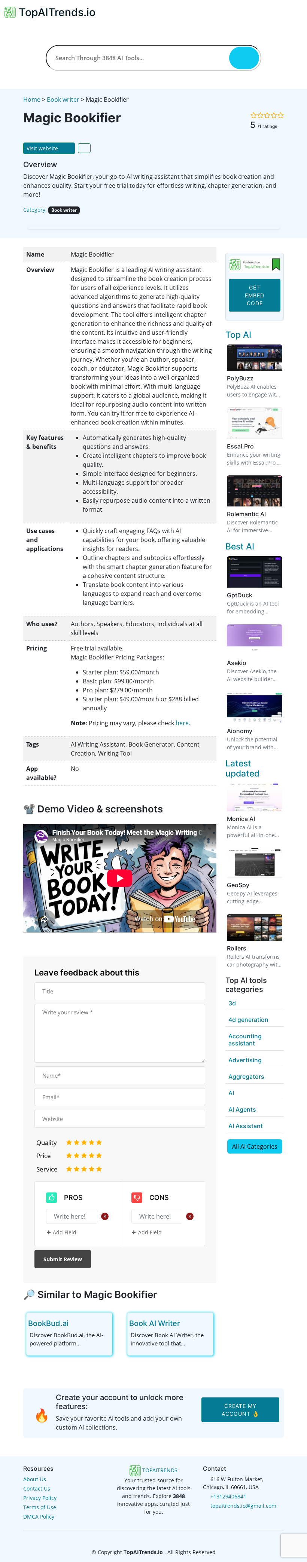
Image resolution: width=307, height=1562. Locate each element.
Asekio (236, 663)
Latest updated (242, 768)
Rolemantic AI (246, 514)
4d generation (248, 1019)
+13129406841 (228, 1496)
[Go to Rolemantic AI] (270, 514)
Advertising (245, 1060)
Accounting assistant (245, 1039)
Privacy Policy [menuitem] (40, 1497)
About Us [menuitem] (34, 1479)
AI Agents (242, 1109)
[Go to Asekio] (251, 663)
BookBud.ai (48, 1323)
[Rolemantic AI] (254, 490)
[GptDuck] (254, 571)
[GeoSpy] (254, 862)
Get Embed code (254, 295)
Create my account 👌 (240, 1410)
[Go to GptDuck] (257, 595)
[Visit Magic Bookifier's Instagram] (70, 221)
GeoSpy (238, 885)
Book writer (63, 99)
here (182, 723)
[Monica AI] (254, 797)
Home (31, 99)
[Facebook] (142, 1537)
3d (232, 1003)
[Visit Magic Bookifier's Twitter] (28, 221)
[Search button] (244, 58)
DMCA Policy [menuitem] (38, 1516)
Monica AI (241, 819)
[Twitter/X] (154, 1537)
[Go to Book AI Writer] (186, 1323)
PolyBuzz (240, 378)
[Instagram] (165, 1537)
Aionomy (239, 731)
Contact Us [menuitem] (36, 1488)
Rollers (236, 948)
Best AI (239, 546)
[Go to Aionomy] (257, 731)
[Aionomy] (254, 707)
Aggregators (246, 1076)
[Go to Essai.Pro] (258, 446)
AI (231, 1093)
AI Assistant (245, 1126)
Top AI (238, 335)
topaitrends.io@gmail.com (243, 1505)
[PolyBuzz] (254, 357)
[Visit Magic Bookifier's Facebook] (39, 221)
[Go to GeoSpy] (254, 885)
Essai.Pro (240, 446)
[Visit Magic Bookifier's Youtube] (60, 221)
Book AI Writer (154, 1323)
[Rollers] (254, 927)
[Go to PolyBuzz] (258, 378)
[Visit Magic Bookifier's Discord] (49, 221)
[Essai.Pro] (254, 422)
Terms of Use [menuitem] (39, 1507)
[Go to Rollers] (251, 948)
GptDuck (239, 595)
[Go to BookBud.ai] (74, 1323)
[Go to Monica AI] (259, 819)
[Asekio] (254, 639)
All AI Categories (254, 1146)
